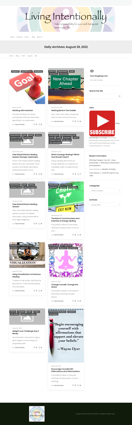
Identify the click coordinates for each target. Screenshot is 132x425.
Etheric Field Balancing (68, 135)
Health (72, 71)
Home (12, 37)
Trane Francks (94, 173)
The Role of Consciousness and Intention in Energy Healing (65, 219)
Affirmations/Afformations (57, 312)
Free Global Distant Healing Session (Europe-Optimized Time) (25, 157)
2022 (23, 56)
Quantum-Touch (16, 138)
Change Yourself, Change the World (64, 285)
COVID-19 (52, 71)
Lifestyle (59, 138)
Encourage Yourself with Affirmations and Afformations (65, 370)
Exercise (12, 312)
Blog (33, 37)
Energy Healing (62, 71)
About (39, 37)
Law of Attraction (27, 71)
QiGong (38, 135)
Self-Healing (63, 74)
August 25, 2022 (56, 366)
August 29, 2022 (17, 271)
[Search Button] (119, 96)
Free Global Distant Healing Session (24, 205)
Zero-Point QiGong (16, 140)
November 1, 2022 (17, 151)
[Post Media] (27, 86)
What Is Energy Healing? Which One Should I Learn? (65, 155)
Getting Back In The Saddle (63, 110)
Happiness (15, 71)
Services (19, 37)
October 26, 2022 (17, 201)
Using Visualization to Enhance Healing (26, 275)
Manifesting (38, 71)
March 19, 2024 (16, 107)
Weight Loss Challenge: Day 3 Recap (25, 332)
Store (26, 37)
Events (24, 135)
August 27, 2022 (56, 281)
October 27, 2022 (56, 151)
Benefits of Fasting (108, 169)
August (30, 56)
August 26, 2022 (17, 328)
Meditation (67, 138)
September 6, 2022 (56, 215)
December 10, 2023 (56, 107)
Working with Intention (22, 110)
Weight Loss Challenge (28, 314)
